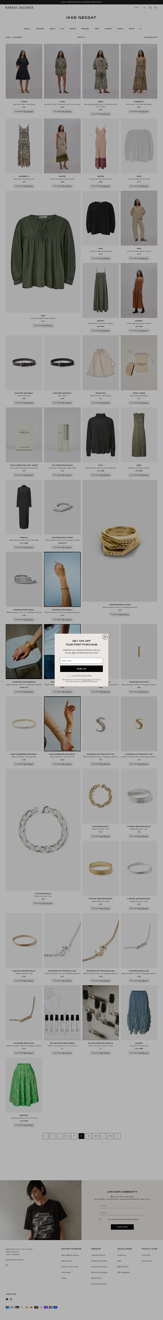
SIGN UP (81, 669)
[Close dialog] (105, 637)
